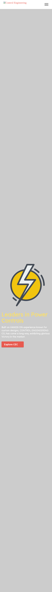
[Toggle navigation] (46, 4)
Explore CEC (11, 344)
